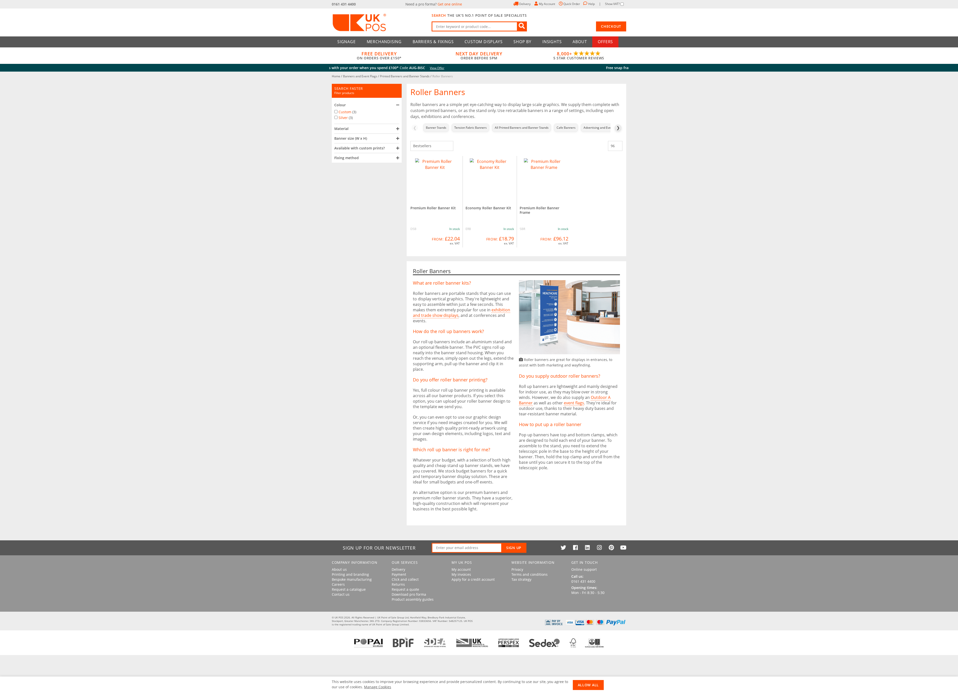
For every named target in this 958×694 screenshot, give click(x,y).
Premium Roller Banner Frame (539, 210)
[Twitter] (563, 548)
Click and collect (405, 579)
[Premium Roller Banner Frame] (544, 178)
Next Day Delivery (479, 55)
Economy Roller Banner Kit (488, 208)
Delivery (398, 569)
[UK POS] (379, 22)
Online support (584, 569)
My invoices (461, 574)
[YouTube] (623, 548)
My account (461, 569)
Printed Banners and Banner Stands (405, 76)
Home (336, 76)
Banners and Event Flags (360, 76)
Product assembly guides (413, 599)
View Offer (542, 68)
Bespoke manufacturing (352, 579)
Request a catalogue (349, 589)
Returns (398, 584)
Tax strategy (521, 579)
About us (339, 569)
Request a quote (405, 589)
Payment (399, 574)
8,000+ (578, 55)
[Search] (522, 26)
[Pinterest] (611, 548)
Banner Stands (436, 127)
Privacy (517, 569)
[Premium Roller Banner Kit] (435, 178)
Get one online (450, 4)
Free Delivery (379, 55)
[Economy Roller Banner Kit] (490, 178)
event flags (574, 403)
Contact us (341, 594)
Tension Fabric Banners (470, 127)
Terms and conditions (529, 574)
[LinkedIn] (587, 548)
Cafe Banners (566, 127)
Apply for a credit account (473, 579)
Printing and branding (350, 574)
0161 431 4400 (344, 4)
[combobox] (479, 26)
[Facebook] (575, 548)
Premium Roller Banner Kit (433, 208)
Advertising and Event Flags (603, 127)
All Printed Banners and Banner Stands (522, 127)
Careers (338, 584)
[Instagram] (599, 548)
